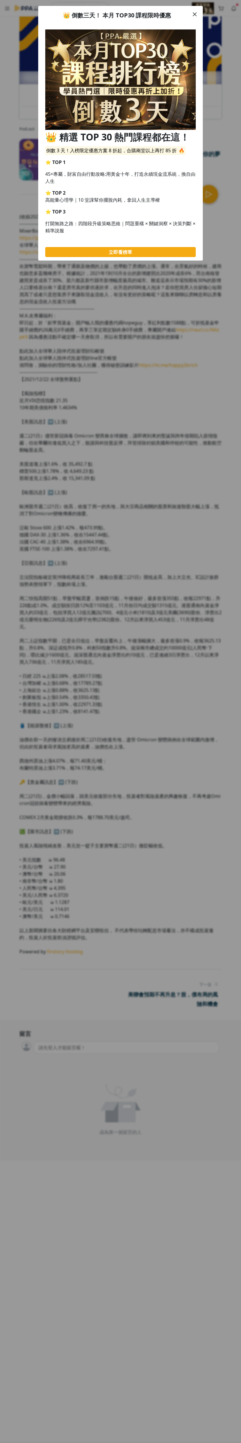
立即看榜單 (120, 252)
